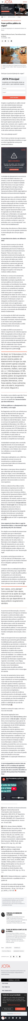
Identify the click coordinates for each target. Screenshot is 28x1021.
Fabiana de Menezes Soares (8, 34)
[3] (23, 583)
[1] (19, 348)
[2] (5, 517)
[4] (11, 704)
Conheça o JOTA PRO (14, 980)
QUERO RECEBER (14, 97)
